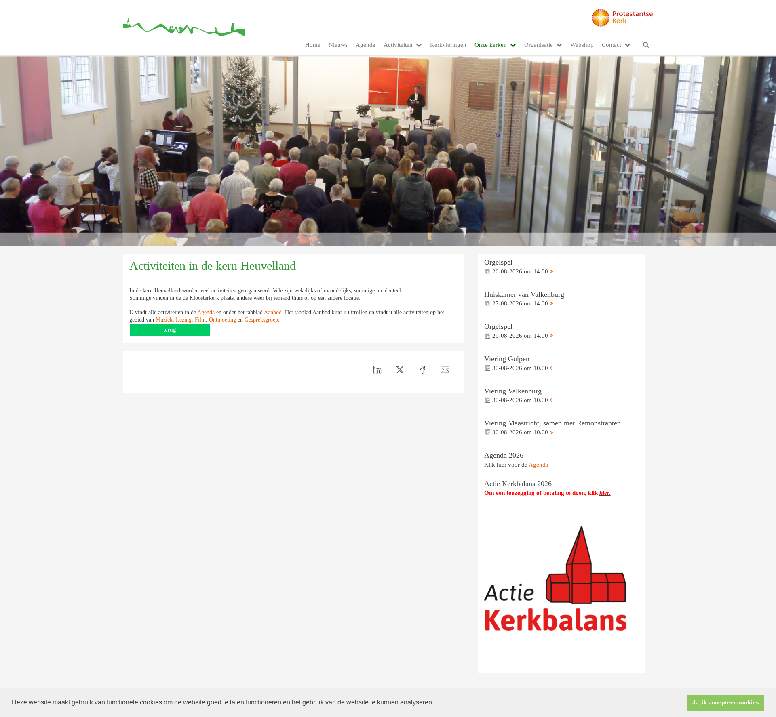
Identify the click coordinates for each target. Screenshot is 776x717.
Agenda (365, 45)
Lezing (184, 320)
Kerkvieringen (448, 45)
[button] (436, 703)
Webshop (582, 45)
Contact (611, 45)
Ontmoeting (222, 320)
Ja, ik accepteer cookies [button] (725, 702)
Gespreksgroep (261, 320)
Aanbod (273, 312)
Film (200, 320)
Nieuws (338, 45)
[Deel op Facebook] (423, 370)
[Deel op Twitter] (400, 370)
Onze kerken (490, 45)
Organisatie (538, 45)
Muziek (164, 320)
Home (313, 45)
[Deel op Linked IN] (377, 370)
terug (169, 329)
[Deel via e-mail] (445, 370)
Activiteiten (398, 45)
